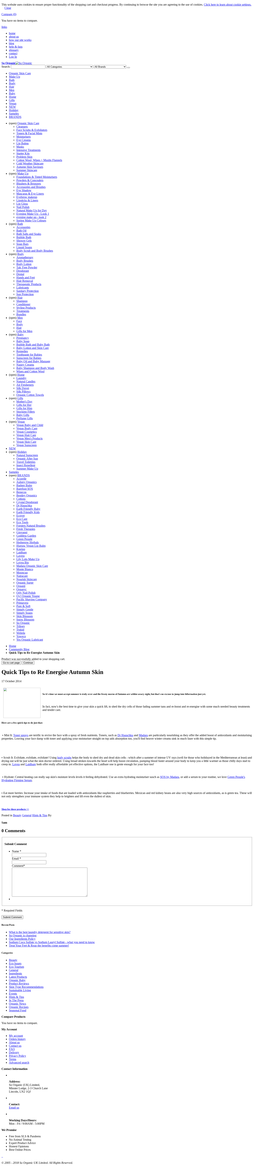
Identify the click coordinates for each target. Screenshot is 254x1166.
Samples (14, 113)
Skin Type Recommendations (26, 986)
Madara (143, 735)
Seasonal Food (17, 1010)
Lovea (16, 764)
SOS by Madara (169, 777)
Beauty (17, 815)
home (12, 33)
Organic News (17, 1003)
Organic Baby (17, 980)
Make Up (14, 76)
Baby (12, 93)
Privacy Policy (17, 1055)
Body (12, 83)
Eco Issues (15, 963)
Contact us (15, 1045)
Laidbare (30, 764)
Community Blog (19, 649)
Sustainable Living (20, 990)
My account (16, 1035)
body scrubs (64, 757)
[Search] (128, 67)
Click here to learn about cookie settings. (227, 4)
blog (11, 43)
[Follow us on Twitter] (2, 1156)
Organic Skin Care (20, 73)
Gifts (12, 100)
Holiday (13, 110)
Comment (18, 865)
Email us (14, 1107)
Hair (11, 86)
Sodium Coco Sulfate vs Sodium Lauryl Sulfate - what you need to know (52, 942)
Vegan (12, 103)
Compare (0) (8, 14)
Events (13, 993)
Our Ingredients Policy (22, 938)
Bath (12, 80)
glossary (14, 50)
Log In (13, 56)
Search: (5, 66)
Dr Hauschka (125, 735)
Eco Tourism (16, 966)
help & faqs (15, 46)
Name (16, 851)
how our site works (20, 40)
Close (7, 8)
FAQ (12, 1049)
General (26, 815)
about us (14, 36)
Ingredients (15, 973)
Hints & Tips (39, 815)
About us (14, 1042)
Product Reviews (19, 983)
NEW (12, 106)
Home (12, 96)
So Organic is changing (22, 935)
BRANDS (15, 116)
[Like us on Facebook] (1, 1156)
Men (11, 90)
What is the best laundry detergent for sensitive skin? (39, 932)
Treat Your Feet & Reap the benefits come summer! (39, 945)
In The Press (16, 1000)
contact (13, 53)
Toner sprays (20, 735)
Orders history (17, 1039)
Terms (12, 1059)
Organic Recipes (18, 1007)
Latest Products (18, 976)
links (4, 27)
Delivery (14, 1052)
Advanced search (19, 1062)
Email (16, 858)
